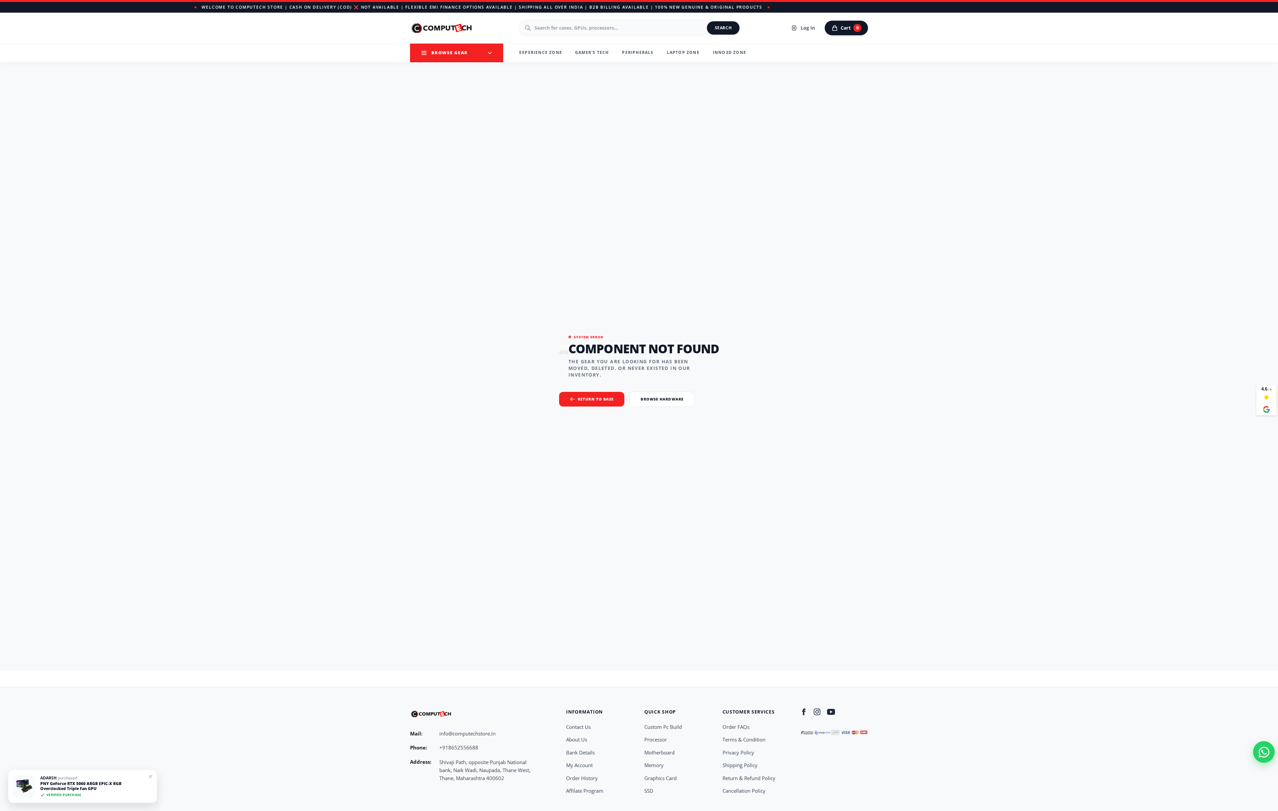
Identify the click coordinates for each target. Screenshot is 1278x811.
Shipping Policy (740, 765)
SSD (648, 790)
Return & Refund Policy (749, 778)
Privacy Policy (738, 752)
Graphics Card (660, 778)
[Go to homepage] (442, 28)
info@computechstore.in (467, 733)
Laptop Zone (683, 52)
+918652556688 (458, 747)
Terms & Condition (744, 739)
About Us (576, 739)
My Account (579, 765)
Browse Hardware (662, 399)
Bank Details (580, 752)
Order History (582, 778)
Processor (655, 739)
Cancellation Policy (744, 790)
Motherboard (659, 752)
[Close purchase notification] (150, 776)
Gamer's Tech (592, 52)
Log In (808, 28)
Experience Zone (540, 52)
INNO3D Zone (729, 52)
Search (723, 28)
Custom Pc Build (663, 727)
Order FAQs (736, 727)
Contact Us (578, 727)
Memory (654, 765)
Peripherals (637, 52)
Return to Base (596, 399)
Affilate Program (584, 790)
